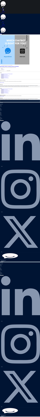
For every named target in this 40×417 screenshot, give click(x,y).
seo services (18, 86)
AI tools (13, 85)
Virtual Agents (25, 86)
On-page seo (3, 86)
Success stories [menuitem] (1, 273)
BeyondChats (1, 33)
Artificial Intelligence (17, 85)
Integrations (1, 269)
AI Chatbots (9, 85)
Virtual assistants (27, 86)
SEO (16, 86)
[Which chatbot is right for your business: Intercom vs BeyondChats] (14, 64)
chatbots (34, 85)
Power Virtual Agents (6, 86)
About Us (0, 264)
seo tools (20, 86)
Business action (24, 85)
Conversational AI (36, 85)
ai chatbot (7, 85)
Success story (22, 86)
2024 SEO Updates (1, 85)
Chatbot (28, 85)
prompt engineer (12, 86)
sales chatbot (15, 86)
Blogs (2, 23)
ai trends (15, 85)
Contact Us (2, 25)
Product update (9, 86)
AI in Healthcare (11, 85)
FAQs (0, 119)
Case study (27, 85)
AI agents (5, 85)
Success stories (3, 24)
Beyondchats (22, 85)
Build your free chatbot (2, 26)
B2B (20, 85)
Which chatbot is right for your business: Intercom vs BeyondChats (9, 66)
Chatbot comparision (31, 85)
